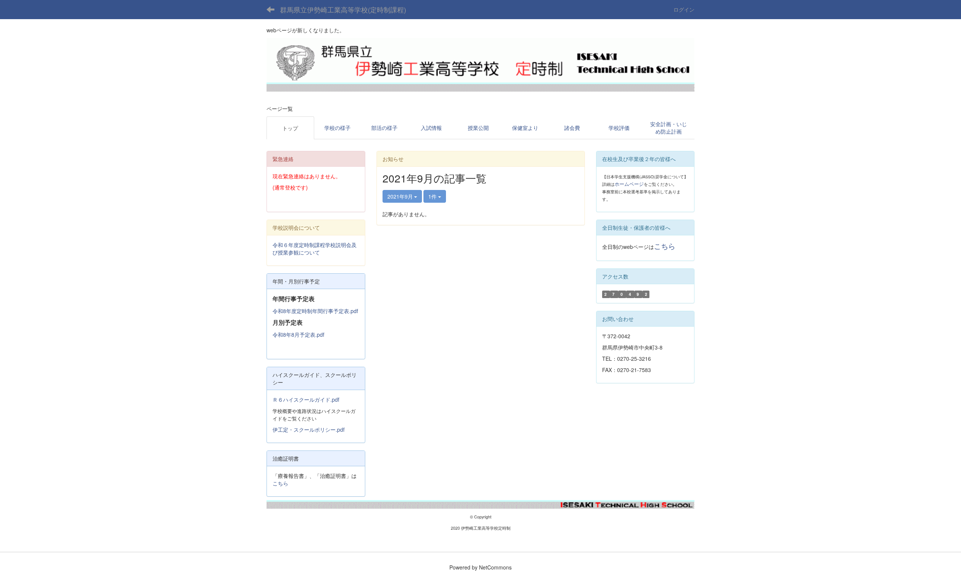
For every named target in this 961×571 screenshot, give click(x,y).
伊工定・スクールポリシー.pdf (309, 429)
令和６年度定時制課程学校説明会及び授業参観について (315, 248)
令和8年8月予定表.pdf (298, 334)
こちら (280, 483)
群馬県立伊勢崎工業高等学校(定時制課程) (343, 9)
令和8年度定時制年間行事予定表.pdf (315, 311)
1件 (433, 196)
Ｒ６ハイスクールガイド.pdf (306, 399)
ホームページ (629, 183)
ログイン (683, 9)
